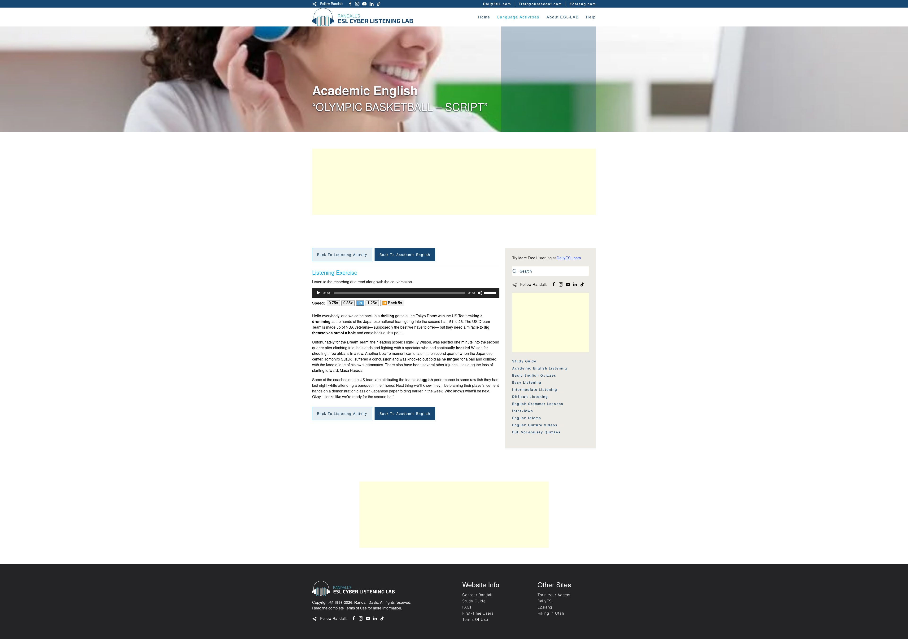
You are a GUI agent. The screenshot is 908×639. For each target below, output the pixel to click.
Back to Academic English (405, 254)
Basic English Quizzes (534, 375)
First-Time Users (477, 613)
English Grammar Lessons (537, 404)
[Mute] (480, 293)
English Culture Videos (535, 425)
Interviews (522, 411)
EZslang (544, 607)
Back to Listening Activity (342, 254)
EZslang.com (583, 3)
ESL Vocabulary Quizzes (536, 432)
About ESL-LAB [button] (562, 17)
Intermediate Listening (534, 389)
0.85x (348, 303)
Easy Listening (526, 382)
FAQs (467, 607)
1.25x (372, 303)
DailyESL (545, 601)
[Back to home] (362, 17)
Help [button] (591, 17)
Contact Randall (477, 594)
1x (360, 303)
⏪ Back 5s (392, 303)
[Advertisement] (454, 182)
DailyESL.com (497, 3)
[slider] (490, 292)
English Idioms (526, 418)
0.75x (333, 303)
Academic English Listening (539, 368)
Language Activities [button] (518, 17)
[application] (405, 293)
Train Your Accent (554, 594)
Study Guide (524, 361)
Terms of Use (356, 608)
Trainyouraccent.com (540, 3)
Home (484, 17)
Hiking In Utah (550, 613)
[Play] (318, 293)
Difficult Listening (530, 397)
